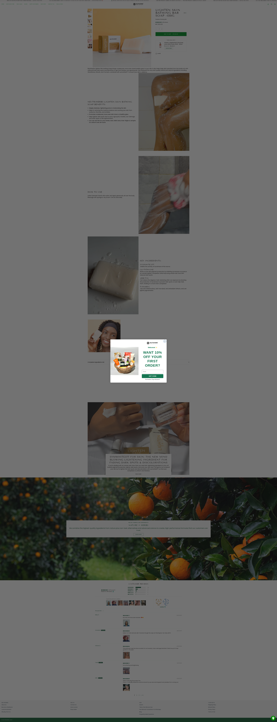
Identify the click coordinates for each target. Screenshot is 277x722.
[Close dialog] (165, 341)
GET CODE (152, 376)
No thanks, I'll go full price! (152, 379)
